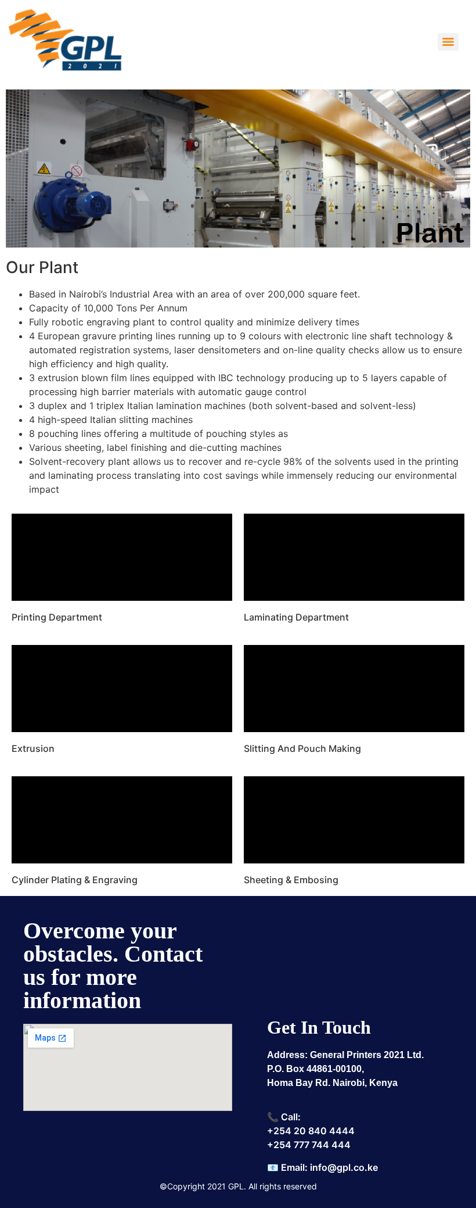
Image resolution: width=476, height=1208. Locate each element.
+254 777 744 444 (309, 1144)
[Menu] (448, 42)
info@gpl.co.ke (344, 1167)
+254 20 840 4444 (311, 1131)
